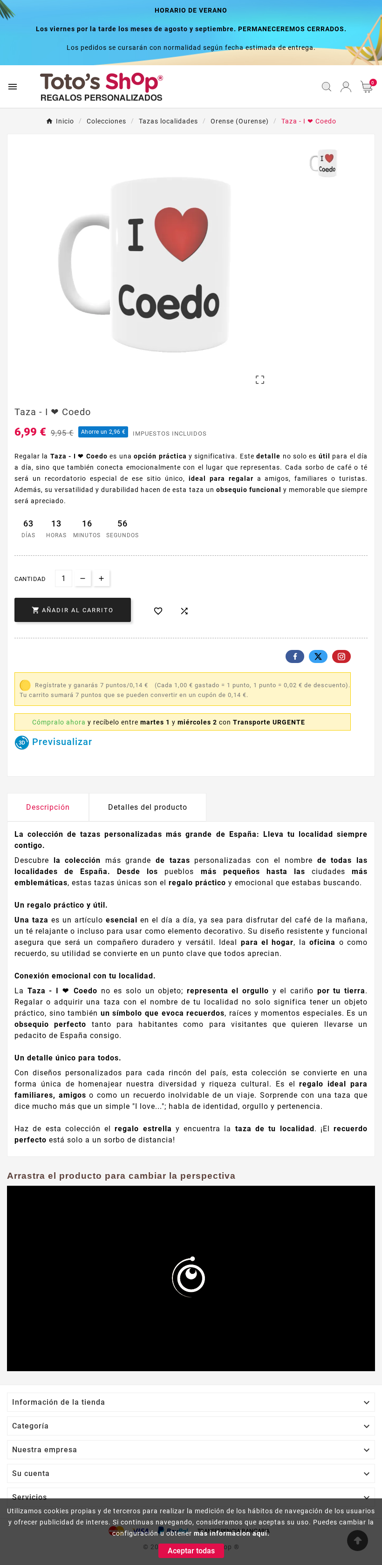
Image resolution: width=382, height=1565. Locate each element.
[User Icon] (346, 87)
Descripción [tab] (48, 807)
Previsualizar (60, 741)
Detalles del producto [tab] (147, 807)
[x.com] (318, 656)
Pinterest (341, 656)
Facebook (295, 656)
